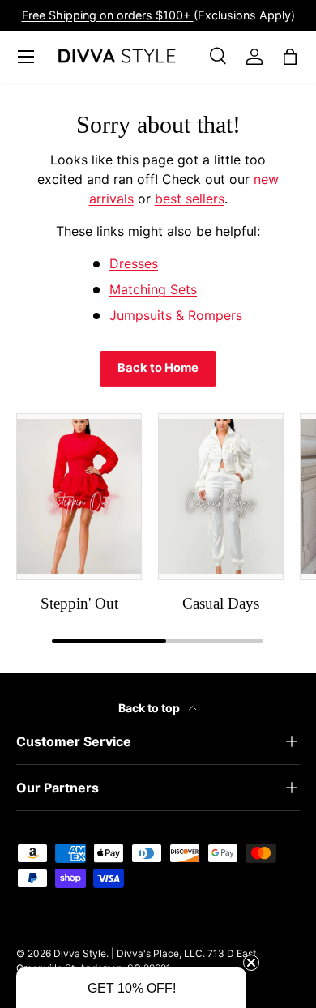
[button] (131, 987)
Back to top (150, 708)
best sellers (189, 198)
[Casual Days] (221, 496)
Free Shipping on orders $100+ (108, 15)
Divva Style (79, 953)
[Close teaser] (251, 963)
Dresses (133, 263)
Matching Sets (153, 289)
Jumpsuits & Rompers (175, 315)
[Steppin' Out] (79, 496)
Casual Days (220, 603)
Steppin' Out (79, 603)
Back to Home (158, 368)
